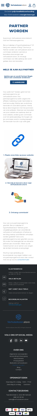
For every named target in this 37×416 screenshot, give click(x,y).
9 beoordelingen (15, 305)
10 (9, 305)
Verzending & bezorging (19, 356)
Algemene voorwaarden (18, 354)
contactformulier (23, 260)
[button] (2, 5)
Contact (18, 370)
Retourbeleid (18, 358)
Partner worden (18, 365)
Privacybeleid (18, 361)
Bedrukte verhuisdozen (18, 363)
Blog (18, 367)
